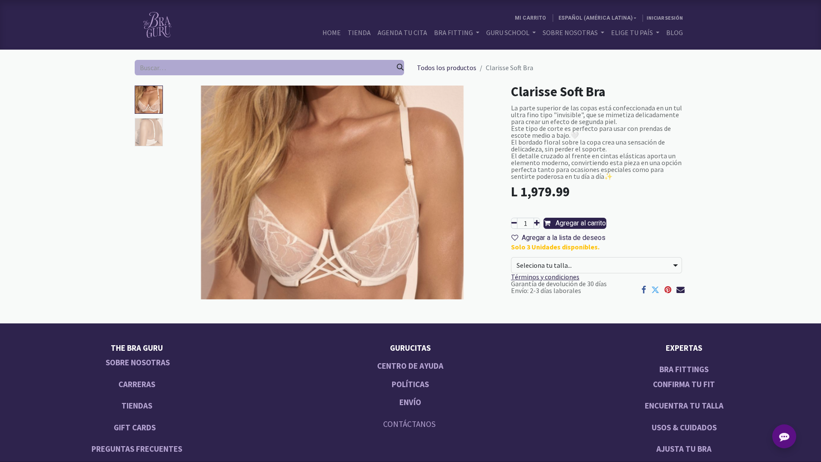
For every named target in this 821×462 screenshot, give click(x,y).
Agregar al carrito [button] (580, 223)
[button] (191, 192)
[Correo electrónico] (680, 290)
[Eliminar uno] (514, 223)
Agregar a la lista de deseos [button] (563, 238)
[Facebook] (643, 290)
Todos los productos (446, 67)
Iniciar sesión (665, 18)
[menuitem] (331, 32)
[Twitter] (655, 290)
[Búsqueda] (400, 67)
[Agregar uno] (537, 223)
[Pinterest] (667, 290)
